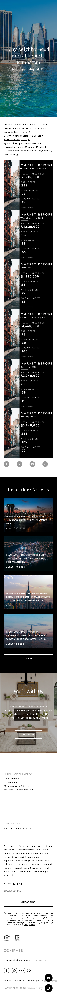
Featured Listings (13, 960)
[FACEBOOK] (7, 970)
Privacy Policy (29, 925)
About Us (28, 960)
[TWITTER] (30, 970)
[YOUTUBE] (22, 970)
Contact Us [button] (28, 734)
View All (28, 658)
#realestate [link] (32, 143)
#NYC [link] (24, 139)
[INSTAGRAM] (14, 970)
